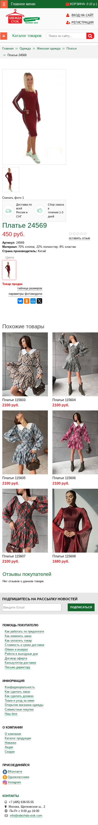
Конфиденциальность (20, 687)
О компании (13, 734)
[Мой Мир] (33, 301)
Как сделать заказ (17, 691)
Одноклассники (18, 777)
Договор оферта (16, 658)
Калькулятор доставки (20, 662)
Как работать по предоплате (24, 631)
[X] (39, 301)
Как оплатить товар (18, 640)
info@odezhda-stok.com (26, 815)
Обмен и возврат (16, 649)
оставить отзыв (79, 238)
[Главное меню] (4, 4)
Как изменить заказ (18, 636)
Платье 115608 (64, 556)
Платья (72, 48)
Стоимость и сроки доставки (24, 645)
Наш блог (11, 713)
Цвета (9, 257)
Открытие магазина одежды (24, 705)
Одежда (25, 48)
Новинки (10, 742)
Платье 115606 (64, 478)
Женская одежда (48, 48)
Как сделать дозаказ (19, 696)
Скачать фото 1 (13, 197)
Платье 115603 (14, 400)
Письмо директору (17, 667)
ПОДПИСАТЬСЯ (81, 607)
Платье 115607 (14, 556)
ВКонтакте (15, 771)
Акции (9, 747)
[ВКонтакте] (20, 301)
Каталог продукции (18, 738)
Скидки (10, 751)
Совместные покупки (19, 709)
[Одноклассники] (26, 301)
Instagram (14, 782)
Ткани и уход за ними (19, 700)
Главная (7, 48)
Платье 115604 (64, 400)
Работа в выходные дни (21, 653)
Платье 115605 (14, 478)
